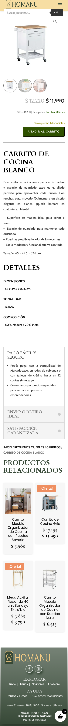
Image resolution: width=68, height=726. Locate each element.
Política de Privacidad (34, 719)
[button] (55, 21)
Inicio (7, 447)
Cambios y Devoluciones (47, 696)
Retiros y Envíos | (19, 696)
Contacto (54, 684)
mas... (56, 12)
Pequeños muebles (29, 447)
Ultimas (60, 112)
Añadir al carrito (44, 131)
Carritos (50, 112)
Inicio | (14, 684)
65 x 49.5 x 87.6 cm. (18, 289)
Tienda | (26, 684)
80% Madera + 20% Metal (22, 325)
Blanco (9, 307)
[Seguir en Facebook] (29, 669)
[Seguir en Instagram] (38, 669)
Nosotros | (40, 684)
